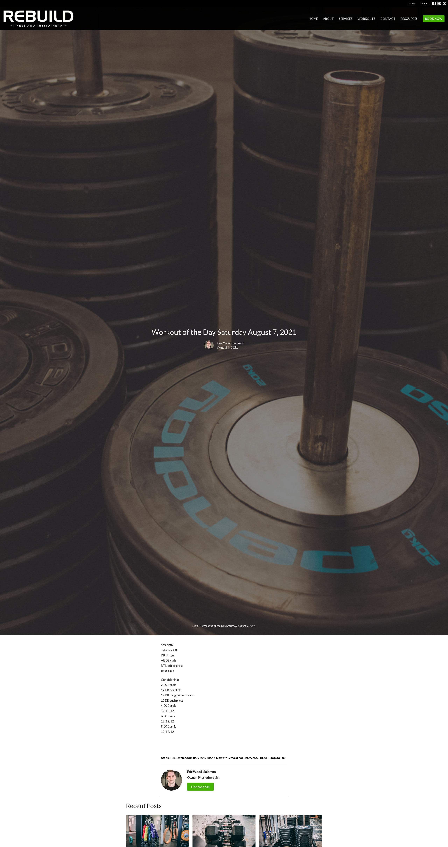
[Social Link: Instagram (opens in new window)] (439, 3)
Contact (425, 3)
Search (411, 3)
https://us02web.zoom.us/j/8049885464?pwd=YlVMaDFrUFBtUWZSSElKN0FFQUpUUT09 (223, 758)
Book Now (433, 18)
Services (345, 18)
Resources (409, 18)
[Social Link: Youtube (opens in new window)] (444, 3)
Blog (195, 625)
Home (313, 18)
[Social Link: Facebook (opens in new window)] (434, 3)
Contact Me (200, 787)
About (328, 18)
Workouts (366, 18)
